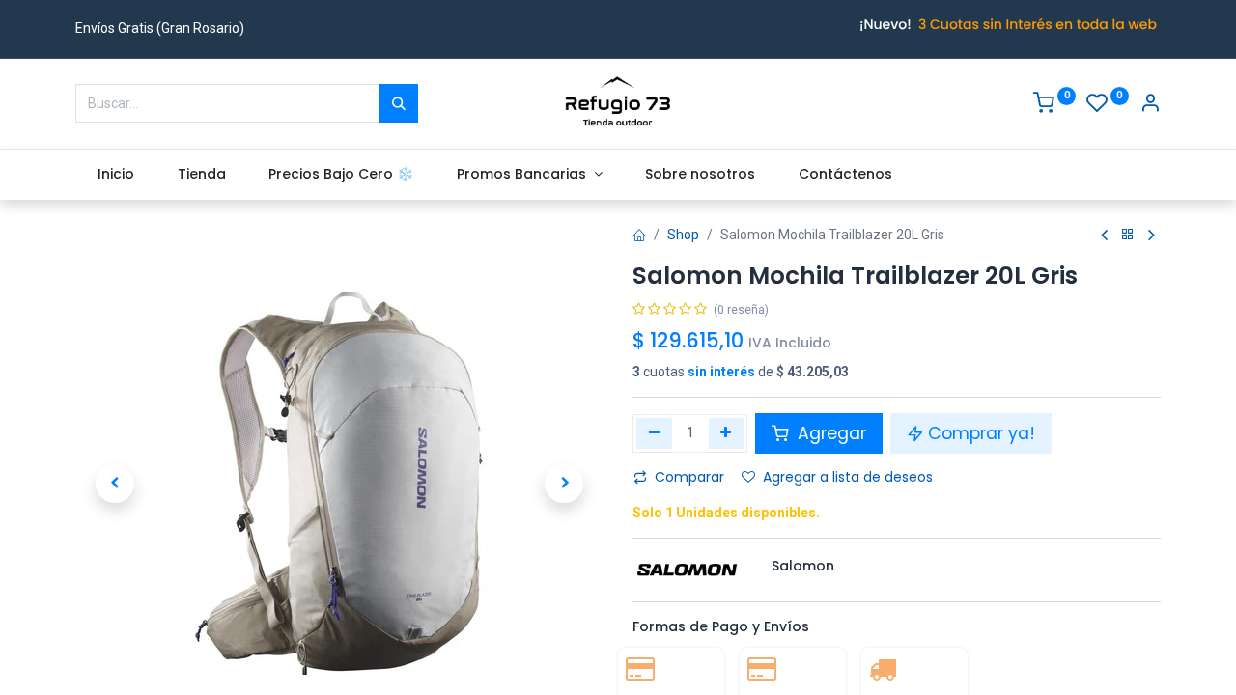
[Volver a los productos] (1127, 235)
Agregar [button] (829, 433)
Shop (683, 234)
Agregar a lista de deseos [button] (848, 476)
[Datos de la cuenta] (1150, 105)
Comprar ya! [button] (981, 433)
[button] (114, 483)
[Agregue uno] (726, 433)
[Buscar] (398, 103)
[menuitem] (115, 175)
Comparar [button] (689, 476)
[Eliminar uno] (654, 433)
